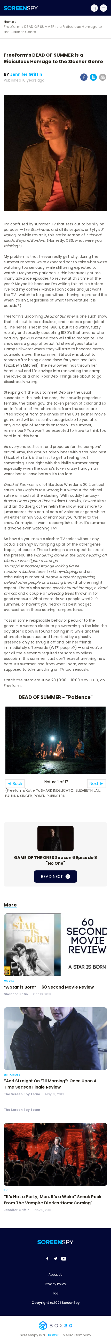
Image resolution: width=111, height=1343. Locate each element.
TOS (55, 1293)
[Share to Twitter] (93, 80)
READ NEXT (52, 876)
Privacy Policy (55, 1284)
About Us (55, 1274)
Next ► (96, 784)
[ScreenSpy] (21, 8)
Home (9, 21)
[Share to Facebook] (84, 79)
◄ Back (14, 784)
